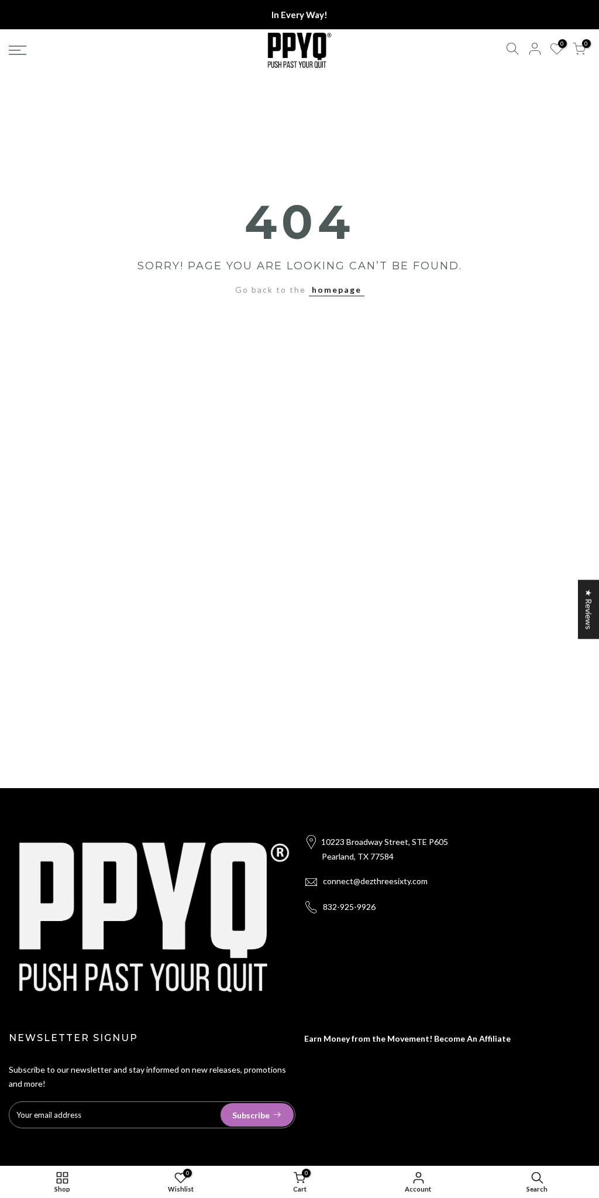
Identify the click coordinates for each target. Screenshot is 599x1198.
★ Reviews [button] (589, 609)
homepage (337, 290)
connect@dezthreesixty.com (375, 881)
